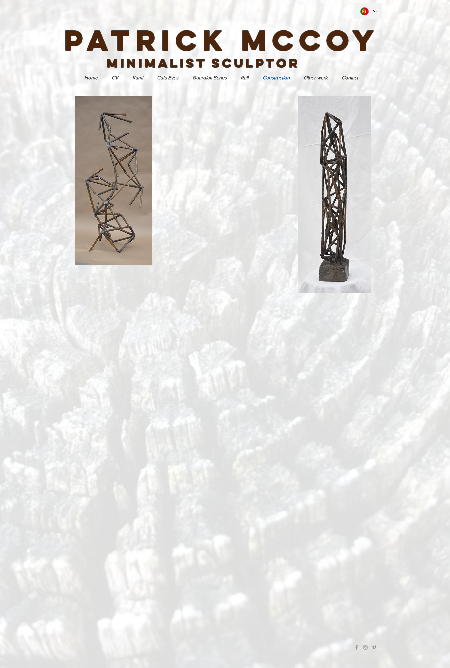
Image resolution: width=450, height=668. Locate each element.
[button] (315, 77)
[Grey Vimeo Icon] (374, 647)
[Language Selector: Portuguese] (368, 11)
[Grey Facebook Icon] (357, 647)
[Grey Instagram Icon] (365, 647)
